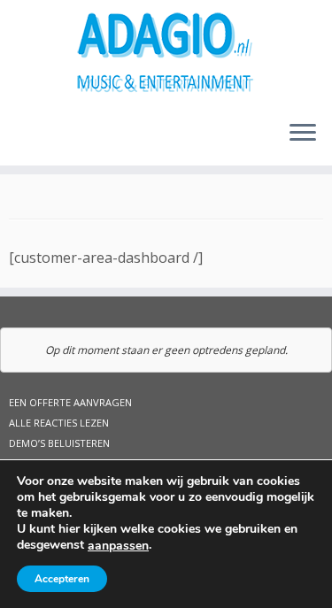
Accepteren (62, 579)
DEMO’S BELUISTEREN (59, 443)
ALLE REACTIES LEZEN (59, 422)
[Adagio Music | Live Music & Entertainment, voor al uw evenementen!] (166, 53)
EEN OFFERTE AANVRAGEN (70, 402)
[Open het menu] (303, 133)
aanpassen (118, 546)
